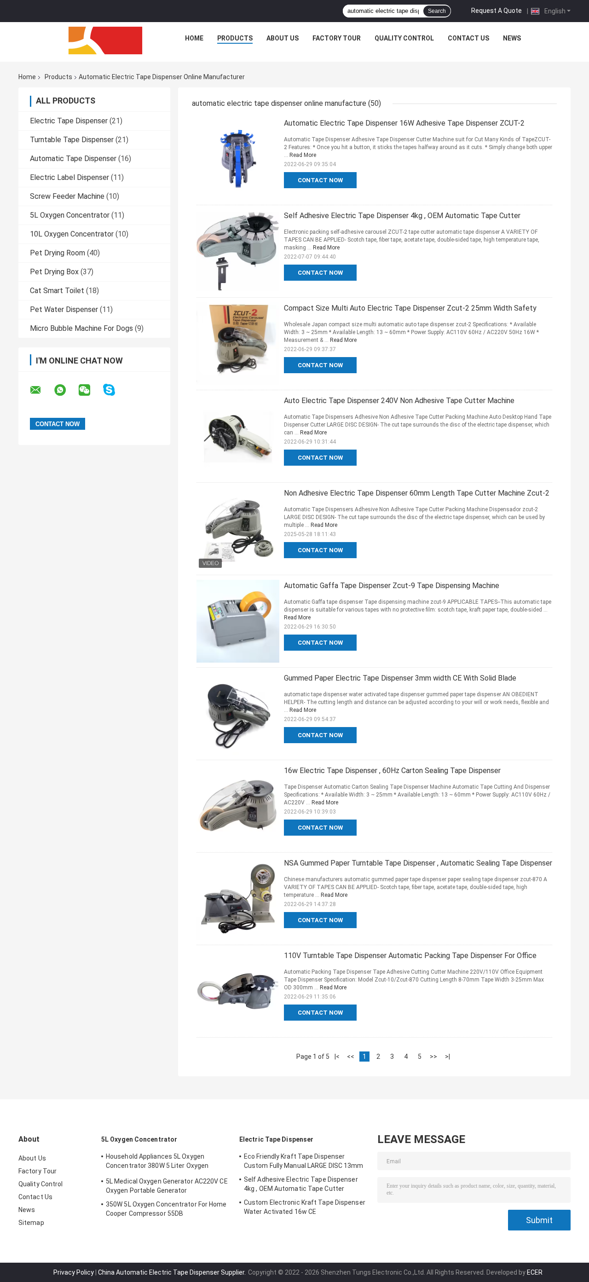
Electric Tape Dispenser (69, 120)
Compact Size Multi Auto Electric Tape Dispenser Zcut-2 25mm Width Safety (410, 308)
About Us (282, 38)
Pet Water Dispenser (64, 309)
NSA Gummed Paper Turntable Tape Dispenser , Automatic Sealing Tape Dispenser (418, 863)
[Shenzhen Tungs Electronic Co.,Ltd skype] (115, 390)
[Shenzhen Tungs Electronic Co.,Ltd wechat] (90, 390)
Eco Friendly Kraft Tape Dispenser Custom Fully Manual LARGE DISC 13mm (304, 1161)
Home (194, 38)
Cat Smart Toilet (57, 290)
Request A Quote (496, 10)
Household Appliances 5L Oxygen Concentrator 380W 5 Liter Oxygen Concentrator (157, 1162)
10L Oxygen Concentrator (72, 234)
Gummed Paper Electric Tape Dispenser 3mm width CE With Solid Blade (400, 678)
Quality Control (404, 38)
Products (235, 38)
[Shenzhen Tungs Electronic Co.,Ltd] (105, 40)
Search (437, 11)
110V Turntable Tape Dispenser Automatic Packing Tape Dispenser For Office (410, 955)
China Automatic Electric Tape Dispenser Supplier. (172, 1272)
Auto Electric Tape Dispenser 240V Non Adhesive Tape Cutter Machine (399, 400)
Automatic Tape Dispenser (73, 158)
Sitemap (31, 1222)
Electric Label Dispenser (69, 177)
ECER (535, 1272)
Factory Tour (336, 38)
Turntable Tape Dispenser (72, 139)
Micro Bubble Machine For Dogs (81, 328)
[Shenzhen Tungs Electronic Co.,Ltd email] (41, 390)
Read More (302, 155)
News (512, 38)
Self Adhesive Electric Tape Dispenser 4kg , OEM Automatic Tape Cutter (402, 215)
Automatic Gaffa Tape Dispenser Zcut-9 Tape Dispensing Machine (391, 585)
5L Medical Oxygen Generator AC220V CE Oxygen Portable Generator (167, 1186)
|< (337, 1056)
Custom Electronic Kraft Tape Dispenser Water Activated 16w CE (304, 1207)
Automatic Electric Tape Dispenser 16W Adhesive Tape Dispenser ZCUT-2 (404, 123)
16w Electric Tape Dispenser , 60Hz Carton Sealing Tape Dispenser (392, 770)
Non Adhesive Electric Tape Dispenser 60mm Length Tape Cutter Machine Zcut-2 (416, 493)
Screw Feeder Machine (67, 196)
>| (447, 1056)
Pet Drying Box (54, 271)
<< (350, 1056)
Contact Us (468, 38)
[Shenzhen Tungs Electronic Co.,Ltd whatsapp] (65, 390)
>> (433, 1056)
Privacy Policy (73, 1272)
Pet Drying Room (57, 252)
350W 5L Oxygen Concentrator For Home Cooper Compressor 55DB (166, 1209)
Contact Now (320, 180)
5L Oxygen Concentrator (70, 215)
